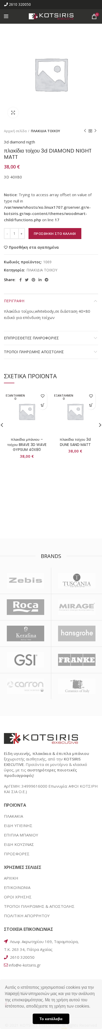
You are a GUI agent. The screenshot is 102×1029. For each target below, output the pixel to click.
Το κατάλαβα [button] (51, 1019)
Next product (95, 130)
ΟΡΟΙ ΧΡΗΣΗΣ (18, 896)
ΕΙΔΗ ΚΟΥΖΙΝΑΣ (19, 844)
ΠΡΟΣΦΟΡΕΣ (17, 853)
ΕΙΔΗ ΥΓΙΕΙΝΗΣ (18, 825)
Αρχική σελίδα (15, 131)
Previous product (85, 130)
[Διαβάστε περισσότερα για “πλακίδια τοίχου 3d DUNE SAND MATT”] (90, 405)
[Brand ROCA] (25, 607)
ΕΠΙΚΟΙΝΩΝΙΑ (17, 887)
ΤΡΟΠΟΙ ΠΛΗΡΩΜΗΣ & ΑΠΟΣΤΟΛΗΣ (39, 906)
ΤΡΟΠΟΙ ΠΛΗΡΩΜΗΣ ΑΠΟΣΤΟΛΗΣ (34, 351)
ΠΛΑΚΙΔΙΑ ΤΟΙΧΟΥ (45, 131)
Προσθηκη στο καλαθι (55, 233)
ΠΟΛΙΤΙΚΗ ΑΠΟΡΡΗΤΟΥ (27, 915)
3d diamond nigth (19, 141)
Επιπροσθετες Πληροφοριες (31, 337)
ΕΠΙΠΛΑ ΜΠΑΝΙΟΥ (21, 835)
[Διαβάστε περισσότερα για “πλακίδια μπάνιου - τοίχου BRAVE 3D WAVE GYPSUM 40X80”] (42, 405)
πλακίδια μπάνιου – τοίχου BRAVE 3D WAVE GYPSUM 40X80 (27, 444)
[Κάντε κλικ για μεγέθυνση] (13, 112)
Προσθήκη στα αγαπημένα (34, 247)
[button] (92, 1007)
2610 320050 (20, 4)
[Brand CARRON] (25, 686)
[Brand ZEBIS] (25, 581)
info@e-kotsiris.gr (25, 965)
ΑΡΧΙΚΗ (11, 878)
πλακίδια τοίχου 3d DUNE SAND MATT (75, 442)
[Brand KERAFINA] (25, 633)
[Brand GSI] (25, 660)
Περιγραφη (14, 300)
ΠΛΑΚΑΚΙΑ (13, 816)
